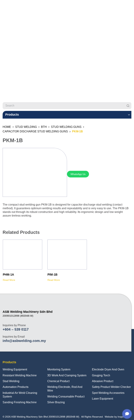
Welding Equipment (15, 369)
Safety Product (101, 386)
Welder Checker (121, 386)
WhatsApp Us (77, 174)
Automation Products (15, 386)
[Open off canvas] (129, 7)
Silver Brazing (56, 402)
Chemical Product (58, 381)
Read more (9, 280)
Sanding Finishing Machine (20, 402)
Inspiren (122, 416)
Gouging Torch (101, 375)
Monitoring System (58, 369)
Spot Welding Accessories (108, 392)
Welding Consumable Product (65, 396)
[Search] (127, 105)
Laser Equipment (102, 398)
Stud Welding (11, 381)
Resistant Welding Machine (20, 375)
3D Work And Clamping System (66, 375)
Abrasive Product (102, 381)
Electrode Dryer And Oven (108, 369)
